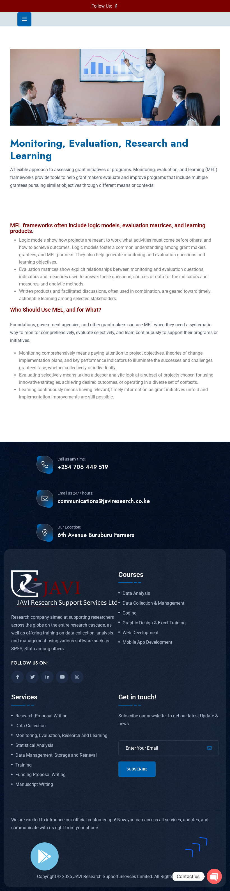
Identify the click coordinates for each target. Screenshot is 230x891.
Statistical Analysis (34, 745)
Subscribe (137, 769)
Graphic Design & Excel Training (154, 622)
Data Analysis (136, 593)
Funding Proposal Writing (40, 774)
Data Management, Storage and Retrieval (56, 755)
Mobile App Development (147, 642)
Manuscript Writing (34, 784)
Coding (130, 613)
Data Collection (30, 725)
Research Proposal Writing (41, 715)
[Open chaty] (214, 876)
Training (23, 765)
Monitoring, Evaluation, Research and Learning (61, 735)
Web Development (140, 632)
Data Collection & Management (153, 603)
